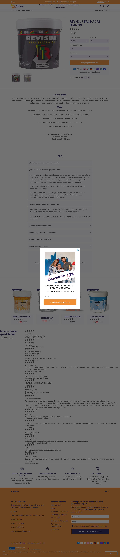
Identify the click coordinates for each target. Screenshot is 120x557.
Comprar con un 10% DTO (60, 302)
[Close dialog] (78, 250)
